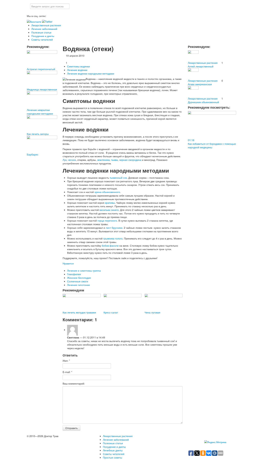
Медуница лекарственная (42, 89)
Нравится (68, 263)
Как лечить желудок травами (79, 312)
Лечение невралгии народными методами (40, 111)
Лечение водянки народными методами (90, 73)
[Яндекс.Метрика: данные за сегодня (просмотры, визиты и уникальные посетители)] (215, 442)
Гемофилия (74, 274)
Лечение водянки (77, 70)
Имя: (66, 360)
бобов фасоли (110, 245)
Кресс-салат (111, 312)
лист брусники (114, 227)
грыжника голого (113, 238)
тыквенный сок (118, 177)
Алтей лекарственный (200, 66)
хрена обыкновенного (107, 192)
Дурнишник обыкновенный (203, 102)
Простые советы (112, 457)
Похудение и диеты (42, 36)
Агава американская (200, 84)
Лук (65, 160)
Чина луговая (152, 312)
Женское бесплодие (79, 277)
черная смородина (130, 160)
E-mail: (67, 372)
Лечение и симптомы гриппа (84, 270)
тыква (114, 160)
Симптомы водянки (78, 66)
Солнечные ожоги (77, 281)
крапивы (110, 202)
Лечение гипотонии (78, 285)
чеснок (72, 160)
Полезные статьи (41, 32)
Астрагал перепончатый (41, 69)
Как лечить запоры (38, 134)
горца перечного (107, 220)
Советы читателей (42, 39)
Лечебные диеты (113, 450)
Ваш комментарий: (74, 383)
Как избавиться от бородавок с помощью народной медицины (212, 145)
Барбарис (32, 154)
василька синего (109, 210)
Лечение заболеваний (44, 29)
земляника (103, 160)
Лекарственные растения (46, 25)
